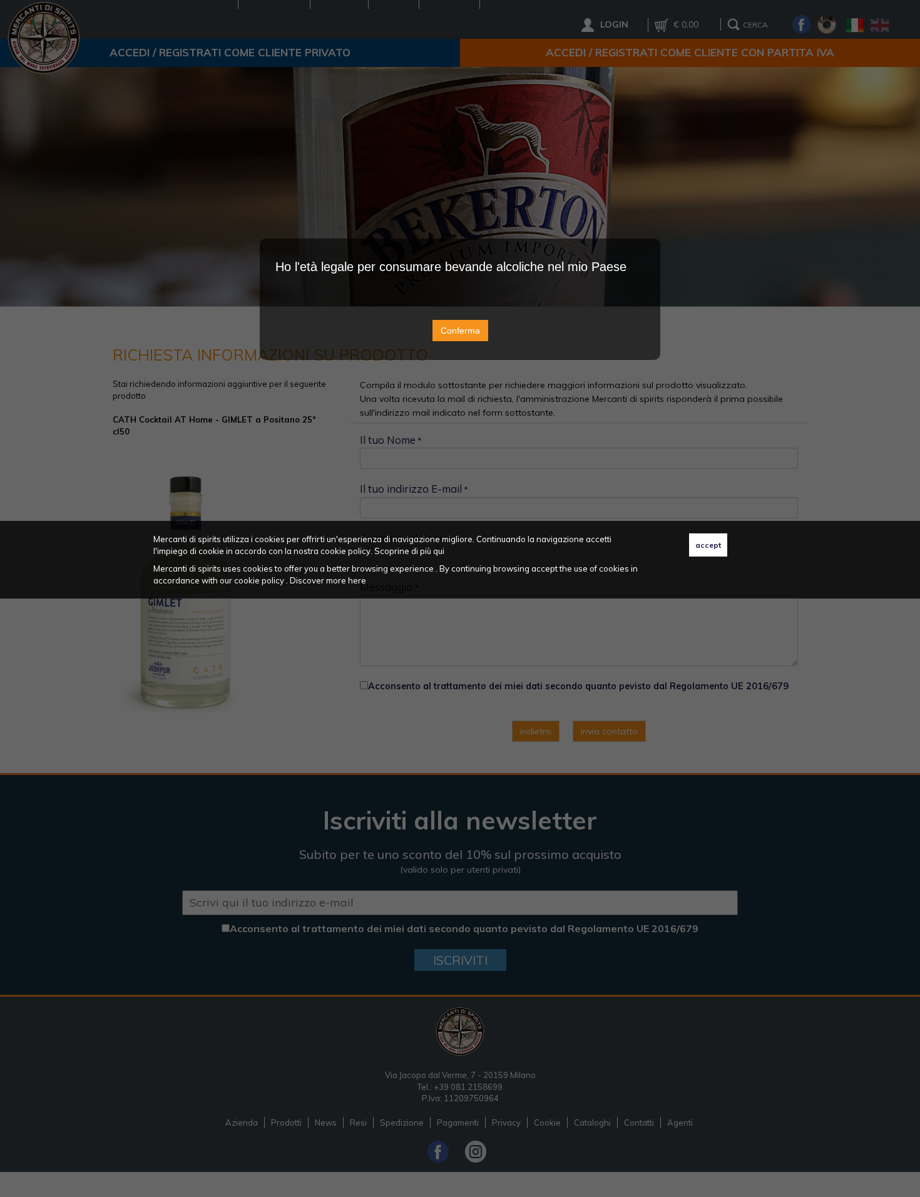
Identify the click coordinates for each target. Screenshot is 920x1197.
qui (438, 551)
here (357, 580)
